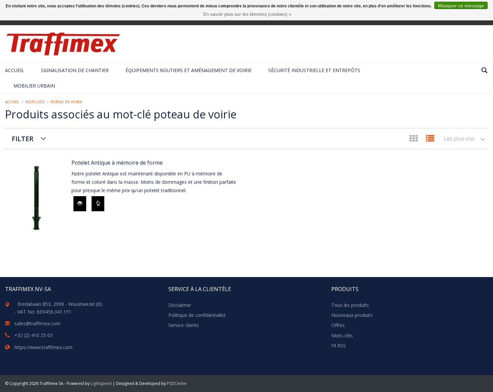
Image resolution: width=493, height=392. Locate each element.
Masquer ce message (461, 5)
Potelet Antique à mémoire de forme (117, 162)
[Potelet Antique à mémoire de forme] (35, 199)
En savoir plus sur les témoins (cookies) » (247, 14)
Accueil (14, 70)
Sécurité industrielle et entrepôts (314, 70)
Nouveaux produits (352, 315)
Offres (338, 325)
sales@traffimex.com (37, 323)
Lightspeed (101, 383)
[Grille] (414, 139)
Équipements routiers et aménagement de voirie (188, 70)
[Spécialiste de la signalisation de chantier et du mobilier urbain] (63, 43)
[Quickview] (79, 203)
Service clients (183, 325)
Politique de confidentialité (197, 315)
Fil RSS (338, 345)
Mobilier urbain (34, 85)
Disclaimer (179, 305)
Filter (23, 138)
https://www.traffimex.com (43, 347)
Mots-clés (34, 102)
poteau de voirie (66, 102)
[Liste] (430, 139)
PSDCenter (177, 383)
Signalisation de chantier (75, 70)
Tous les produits (350, 305)
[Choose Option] (98, 203)
